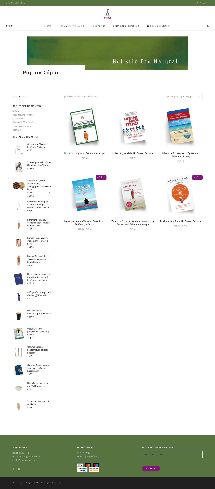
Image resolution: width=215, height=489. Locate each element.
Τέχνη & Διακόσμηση (22, 126)
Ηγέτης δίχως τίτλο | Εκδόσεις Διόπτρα (133, 153)
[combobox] (183, 96)
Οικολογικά (17, 118)
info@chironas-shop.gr (25, 460)
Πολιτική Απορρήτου (87, 456)
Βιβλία (15, 111)
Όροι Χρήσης (83, 452)
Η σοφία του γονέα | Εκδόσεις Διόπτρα (84, 153)
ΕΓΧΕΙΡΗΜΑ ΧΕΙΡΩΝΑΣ (15, 3)
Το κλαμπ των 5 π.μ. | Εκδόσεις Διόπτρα (181, 221)
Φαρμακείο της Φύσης (22, 115)
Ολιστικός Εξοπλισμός (23, 122)
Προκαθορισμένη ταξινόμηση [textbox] (179, 96)
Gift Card (16, 130)
